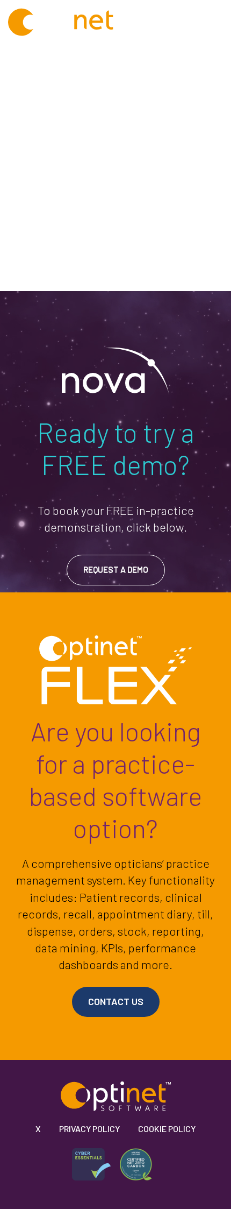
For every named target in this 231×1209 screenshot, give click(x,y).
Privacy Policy (89, 1128)
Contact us (115, 1001)
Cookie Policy (167, 1128)
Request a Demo (115, 569)
